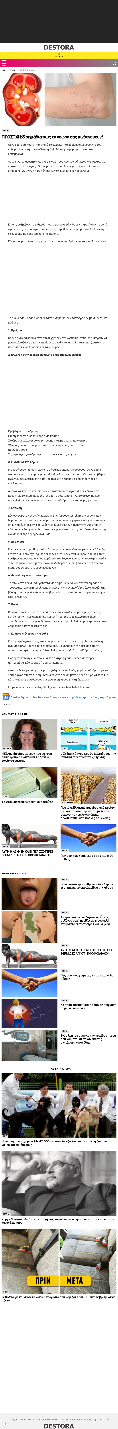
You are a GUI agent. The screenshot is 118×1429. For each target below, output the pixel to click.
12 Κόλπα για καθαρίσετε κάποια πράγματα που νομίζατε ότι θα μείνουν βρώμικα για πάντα (58, 1299)
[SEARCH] (114, 63)
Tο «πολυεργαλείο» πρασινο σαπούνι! (27, 802)
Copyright (12, 1419)
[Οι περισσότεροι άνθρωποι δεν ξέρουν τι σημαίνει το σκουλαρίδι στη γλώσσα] (29, 894)
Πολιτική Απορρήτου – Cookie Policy (78, 1419)
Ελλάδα (7, 748)
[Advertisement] (59, 21)
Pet (5, 1136)
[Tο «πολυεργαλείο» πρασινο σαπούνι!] (29, 782)
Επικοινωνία (105, 1419)
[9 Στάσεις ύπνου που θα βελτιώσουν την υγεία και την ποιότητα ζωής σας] (88, 734)
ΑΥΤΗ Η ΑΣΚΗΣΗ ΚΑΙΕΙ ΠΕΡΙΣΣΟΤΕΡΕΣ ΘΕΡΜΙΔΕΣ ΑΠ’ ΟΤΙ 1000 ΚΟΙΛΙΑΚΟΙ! (27, 853)
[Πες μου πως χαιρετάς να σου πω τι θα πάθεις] (88, 838)
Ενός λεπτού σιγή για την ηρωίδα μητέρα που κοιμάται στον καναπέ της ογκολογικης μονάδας (88, 1039)
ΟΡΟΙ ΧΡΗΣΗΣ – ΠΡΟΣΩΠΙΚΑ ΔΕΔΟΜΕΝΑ (38, 1419)
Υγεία (7, 704)
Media (6, 1214)
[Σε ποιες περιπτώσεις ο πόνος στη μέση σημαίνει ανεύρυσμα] (29, 1013)
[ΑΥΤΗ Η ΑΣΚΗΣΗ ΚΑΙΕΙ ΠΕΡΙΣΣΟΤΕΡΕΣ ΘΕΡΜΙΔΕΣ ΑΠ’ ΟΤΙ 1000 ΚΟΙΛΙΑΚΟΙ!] (29, 836)
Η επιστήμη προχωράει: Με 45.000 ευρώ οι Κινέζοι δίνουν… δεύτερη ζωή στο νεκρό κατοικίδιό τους (55, 1143)
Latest (59, 56)
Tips (64, 748)
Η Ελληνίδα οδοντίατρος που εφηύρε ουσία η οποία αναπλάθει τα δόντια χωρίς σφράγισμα (27, 757)
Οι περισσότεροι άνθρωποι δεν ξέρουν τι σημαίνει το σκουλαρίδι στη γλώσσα (87, 886)
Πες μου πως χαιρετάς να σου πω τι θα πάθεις (87, 857)
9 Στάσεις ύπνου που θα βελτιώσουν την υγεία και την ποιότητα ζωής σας (88, 755)
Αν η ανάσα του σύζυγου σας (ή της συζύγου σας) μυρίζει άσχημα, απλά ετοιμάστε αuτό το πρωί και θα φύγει (86, 920)
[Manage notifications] (5, 1423)
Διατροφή (67, 802)
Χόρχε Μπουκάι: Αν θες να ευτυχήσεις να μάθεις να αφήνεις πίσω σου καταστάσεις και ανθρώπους (58, 1221)
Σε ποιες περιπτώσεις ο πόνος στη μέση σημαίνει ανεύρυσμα (88, 1006)
